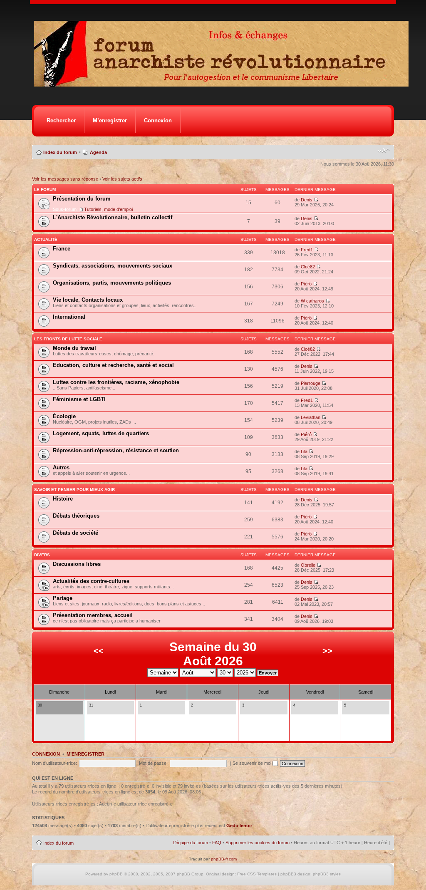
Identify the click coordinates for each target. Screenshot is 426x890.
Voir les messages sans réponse (65, 178)
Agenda (98, 152)
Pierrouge (310, 383)
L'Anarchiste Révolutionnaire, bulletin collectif (112, 217)
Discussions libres (77, 564)
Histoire (63, 499)
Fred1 (307, 249)
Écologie (64, 416)
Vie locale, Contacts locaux (88, 300)
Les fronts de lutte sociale (68, 339)
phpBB (116, 874)
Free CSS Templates (257, 874)
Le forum (45, 189)
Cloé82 (308, 266)
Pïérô (306, 283)
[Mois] (47, 709)
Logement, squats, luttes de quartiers (101, 433)
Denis (306, 199)
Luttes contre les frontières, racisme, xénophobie (116, 382)
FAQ (216, 842)
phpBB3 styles (327, 874)
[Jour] (40, 709)
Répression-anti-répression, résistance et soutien (116, 450)
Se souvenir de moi (252, 763)
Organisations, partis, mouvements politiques (112, 283)
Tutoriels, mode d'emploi (108, 209)
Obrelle (308, 565)
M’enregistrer (110, 120)
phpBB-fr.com (224, 859)
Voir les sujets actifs (122, 178)
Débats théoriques (76, 516)
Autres (61, 467)
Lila (304, 451)
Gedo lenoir (239, 825)
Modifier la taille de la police (384, 150)
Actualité (45, 239)
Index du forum (60, 152)
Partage (62, 598)
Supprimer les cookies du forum (257, 842)
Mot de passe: (153, 763)
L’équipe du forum (190, 842)
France (61, 248)
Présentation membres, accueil (93, 615)
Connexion (158, 120)
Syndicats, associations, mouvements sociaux (112, 266)
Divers (42, 555)
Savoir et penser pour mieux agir (74, 489)
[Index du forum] (224, 84)
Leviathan (310, 417)
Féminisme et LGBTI (79, 399)
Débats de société (75, 533)
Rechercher (61, 120)
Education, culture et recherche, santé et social (113, 365)
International (69, 317)
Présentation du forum (82, 199)
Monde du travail (74, 348)
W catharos (312, 300)
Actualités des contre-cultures (91, 581)
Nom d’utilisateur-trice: (54, 763)
